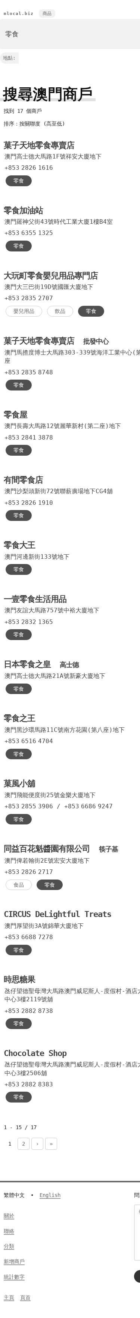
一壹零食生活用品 (35, 599)
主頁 (9, 1297)
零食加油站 (23, 210)
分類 (9, 1246)
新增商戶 (14, 1261)
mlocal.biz (19, 13)
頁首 (25, 1297)
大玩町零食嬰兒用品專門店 (51, 275)
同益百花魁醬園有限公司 (61, 848)
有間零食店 (23, 480)
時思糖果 (19, 979)
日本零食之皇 (41, 664)
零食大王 (19, 545)
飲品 (60, 311)
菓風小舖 (19, 783)
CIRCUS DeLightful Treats (57, 914)
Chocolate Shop (35, 1053)
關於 (9, 1216)
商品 (47, 13)
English (50, 1195)
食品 (18, 885)
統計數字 (14, 1277)
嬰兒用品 (23, 311)
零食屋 (15, 414)
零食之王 (19, 718)
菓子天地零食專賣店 (39, 145)
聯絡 (9, 1231)
